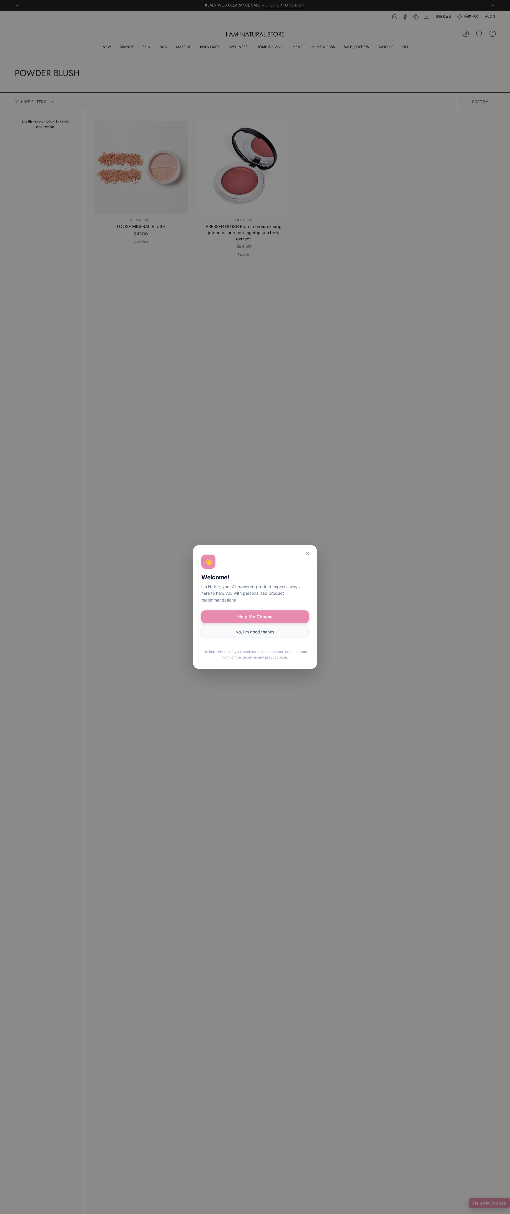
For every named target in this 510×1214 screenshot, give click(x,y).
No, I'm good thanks (255, 631)
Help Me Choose (255, 617)
